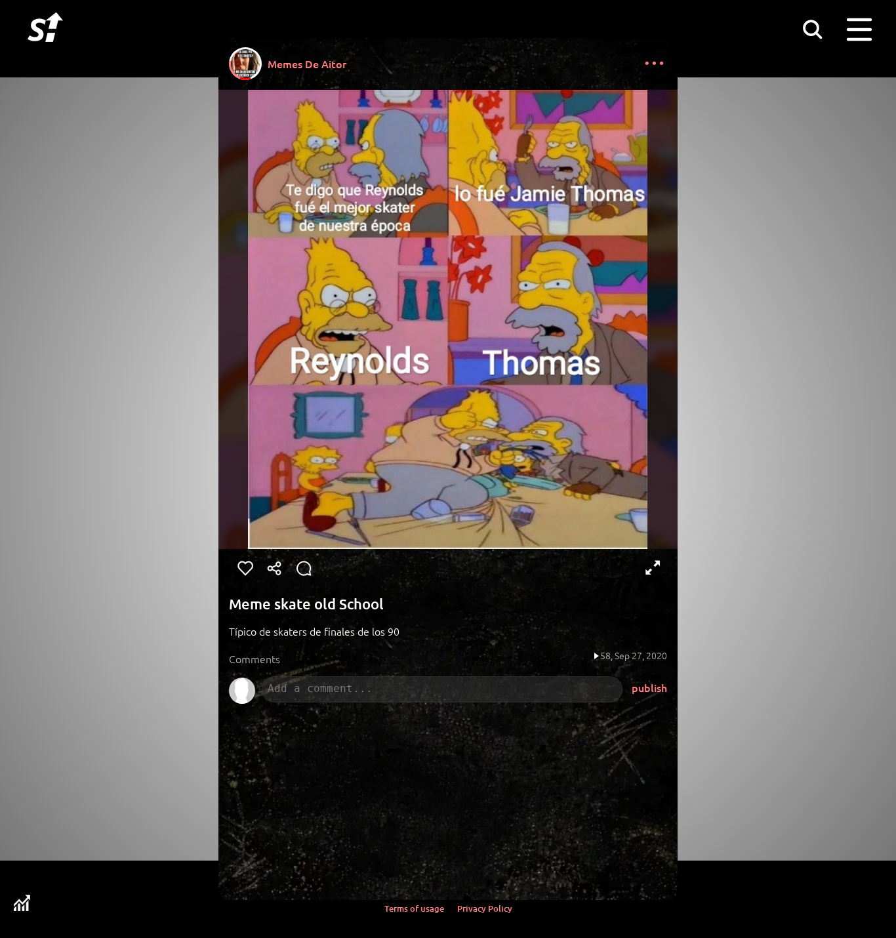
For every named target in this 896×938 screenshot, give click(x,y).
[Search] (812, 28)
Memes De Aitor (307, 63)
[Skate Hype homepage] (45, 49)
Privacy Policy (484, 908)
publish (649, 687)
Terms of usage (414, 908)
